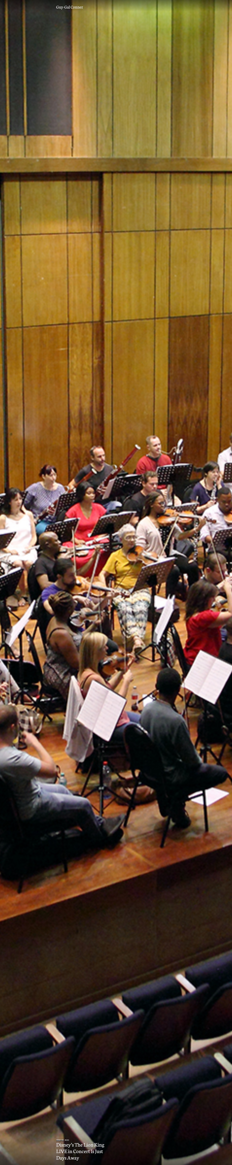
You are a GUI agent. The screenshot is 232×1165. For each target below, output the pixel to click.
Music (67, 1140)
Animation (60, 1140)
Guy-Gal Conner (69, 7)
